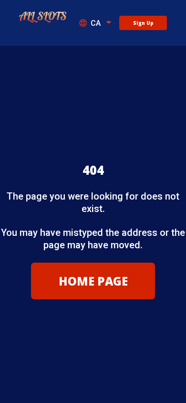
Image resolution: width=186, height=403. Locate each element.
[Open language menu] (108, 23)
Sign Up (143, 23)
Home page (93, 281)
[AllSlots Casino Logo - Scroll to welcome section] (43, 17)
